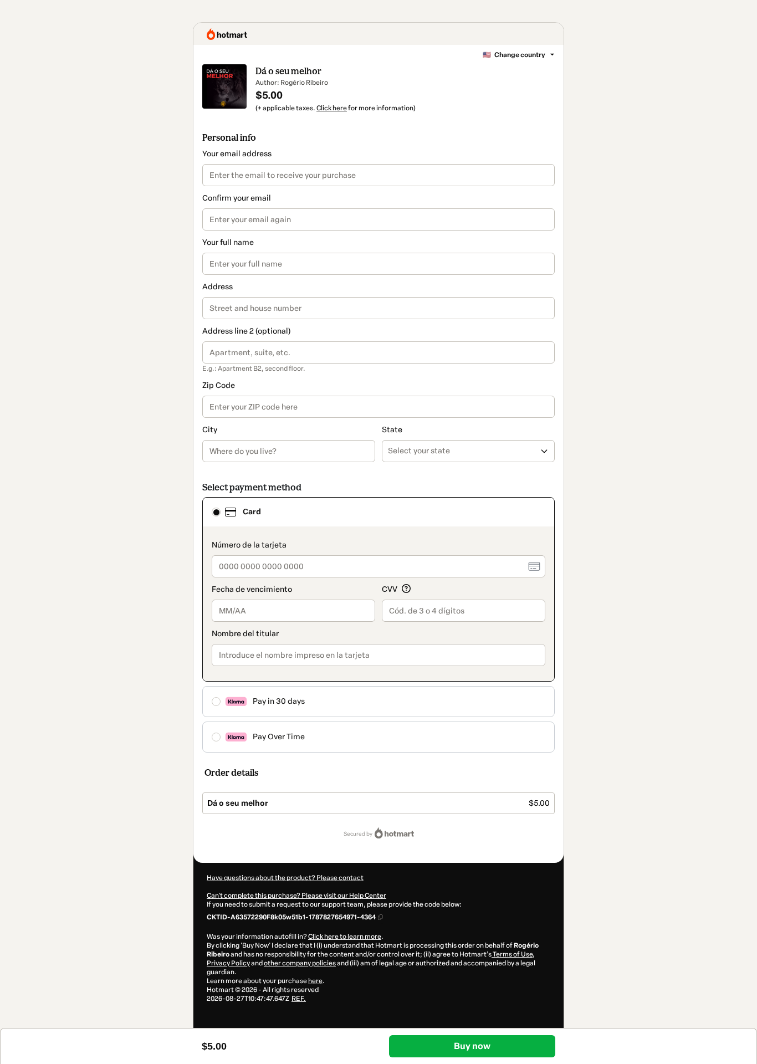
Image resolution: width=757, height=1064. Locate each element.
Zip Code (218, 385)
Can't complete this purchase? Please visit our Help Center (296, 895)
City (209, 429)
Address (217, 286)
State (392, 429)
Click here (331, 108)
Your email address (237, 153)
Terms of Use (512, 954)
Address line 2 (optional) (246, 331)
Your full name (228, 242)
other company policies (300, 963)
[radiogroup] (378, 625)
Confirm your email (236, 198)
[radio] (216, 512)
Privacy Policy (228, 963)
